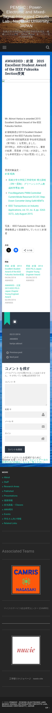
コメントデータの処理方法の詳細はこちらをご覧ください (25, 460)
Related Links (10, 523)
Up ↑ (47, 707)
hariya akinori (16, 343)
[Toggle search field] (47, 47)
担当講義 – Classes (13, 505)
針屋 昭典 (10, 173)
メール (9, 421)
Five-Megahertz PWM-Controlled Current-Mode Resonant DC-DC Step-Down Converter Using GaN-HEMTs (26, 197)
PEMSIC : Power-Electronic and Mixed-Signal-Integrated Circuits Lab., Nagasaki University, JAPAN (26, 16)
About (7, 477)
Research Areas (11, 486)
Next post (14, 357)
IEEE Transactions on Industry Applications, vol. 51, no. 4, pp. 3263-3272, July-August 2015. (26, 210)
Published (8, 491)
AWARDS (14, 339)
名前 (8, 409)
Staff (6, 482)
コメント (10, 382)
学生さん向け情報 (12, 518)
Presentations (10, 495)
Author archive (14, 321)
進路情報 (8, 500)
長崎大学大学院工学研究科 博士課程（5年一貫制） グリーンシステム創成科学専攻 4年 (27, 184)
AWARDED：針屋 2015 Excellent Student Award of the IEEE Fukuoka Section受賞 (25, 67)
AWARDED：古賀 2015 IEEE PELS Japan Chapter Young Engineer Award (13, 291)
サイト (8, 433)
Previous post (16, 352)
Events (7, 514)
